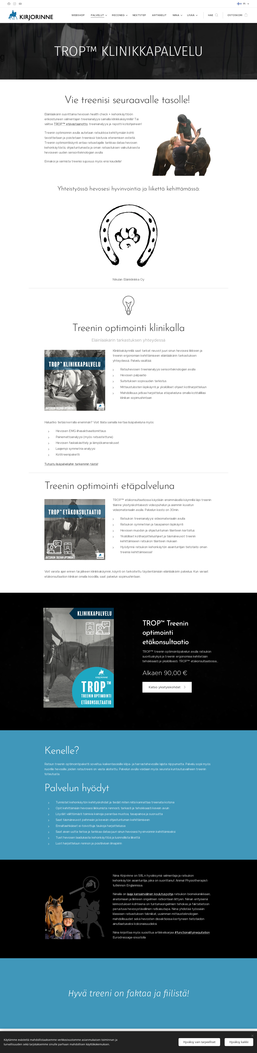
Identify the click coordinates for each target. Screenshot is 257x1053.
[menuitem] (79, 15)
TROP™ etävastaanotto (70, 124)
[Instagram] (14, 4)
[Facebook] (9, 4)
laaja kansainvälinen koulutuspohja (150, 894)
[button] (213, 15)
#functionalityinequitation (192, 932)
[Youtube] (20, 4)
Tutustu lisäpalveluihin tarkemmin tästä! (71, 464)
